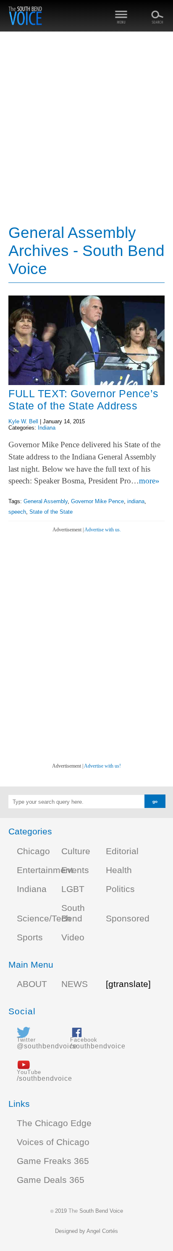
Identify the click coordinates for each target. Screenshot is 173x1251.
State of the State (51, 512)
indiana (135, 501)
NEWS (74, 984)
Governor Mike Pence (97, 501)
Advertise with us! (102, 765)
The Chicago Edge (54, 1123)
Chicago (33, 851)
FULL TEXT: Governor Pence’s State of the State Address (83, 400)
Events (75, 870)
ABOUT (32, 984)
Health (119, 870)
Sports (30, 937)
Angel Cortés (102, 1231)
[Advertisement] (86, 128)
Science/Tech (44, 918)
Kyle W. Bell (23, 421)
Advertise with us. (102, 529)
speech (17, 512)
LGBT (72, 889)
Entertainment (45, 870)
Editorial (122, 851)
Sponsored (127, 918)
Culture (75, 851)
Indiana (46, 428)
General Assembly (46, 501)
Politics (120, 889)
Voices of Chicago (53, 1142)
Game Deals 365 (50, 1180)
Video (72, 937)
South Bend (73, 913)
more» (149, 480)
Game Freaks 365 (53, 1161)
